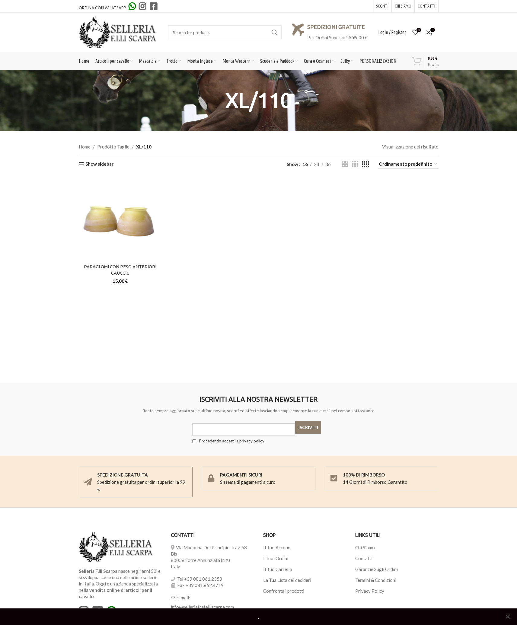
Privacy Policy (369, 591)
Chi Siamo (365, 547)
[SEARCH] (275, 32)
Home (85, 146)
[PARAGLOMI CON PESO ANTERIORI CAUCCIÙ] (120, 219)
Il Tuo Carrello (277, 569)
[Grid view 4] (365, 164)
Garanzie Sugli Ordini (376, 569)
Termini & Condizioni (375, 580)
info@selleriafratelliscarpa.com (202, 607)
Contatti (363, 558)
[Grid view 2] (345, 164)
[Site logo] (118, 31)
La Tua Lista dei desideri (287, 580)
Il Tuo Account (277, 547)
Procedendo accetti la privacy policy (231, 440)
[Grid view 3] (355, 164)
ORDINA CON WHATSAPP (103, 7)
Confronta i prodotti (283, 591)
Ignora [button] (508, 617)
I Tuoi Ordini (275, 558)
